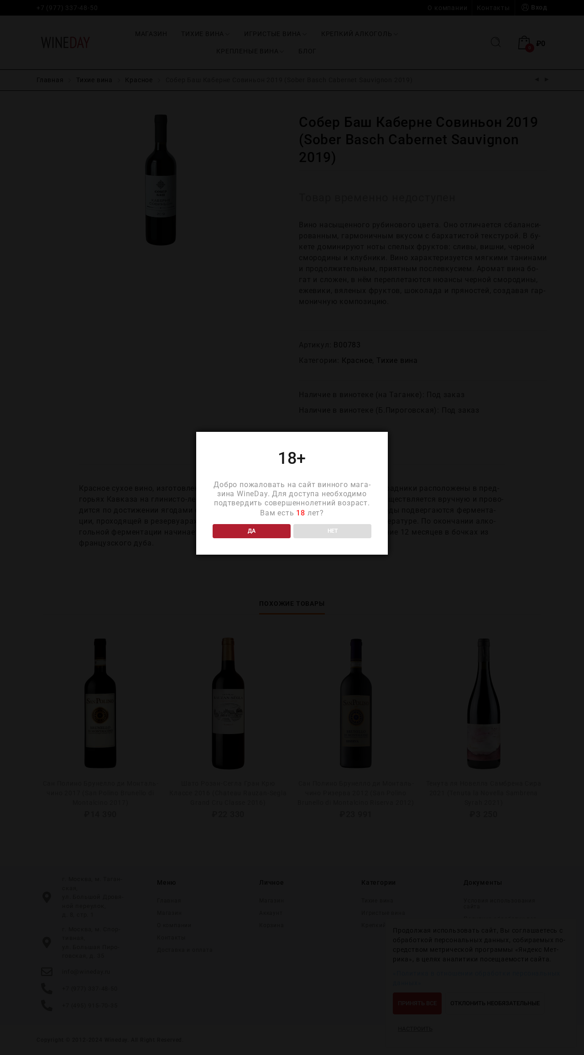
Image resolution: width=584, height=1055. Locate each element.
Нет (333, 531)
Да (252, 531)
